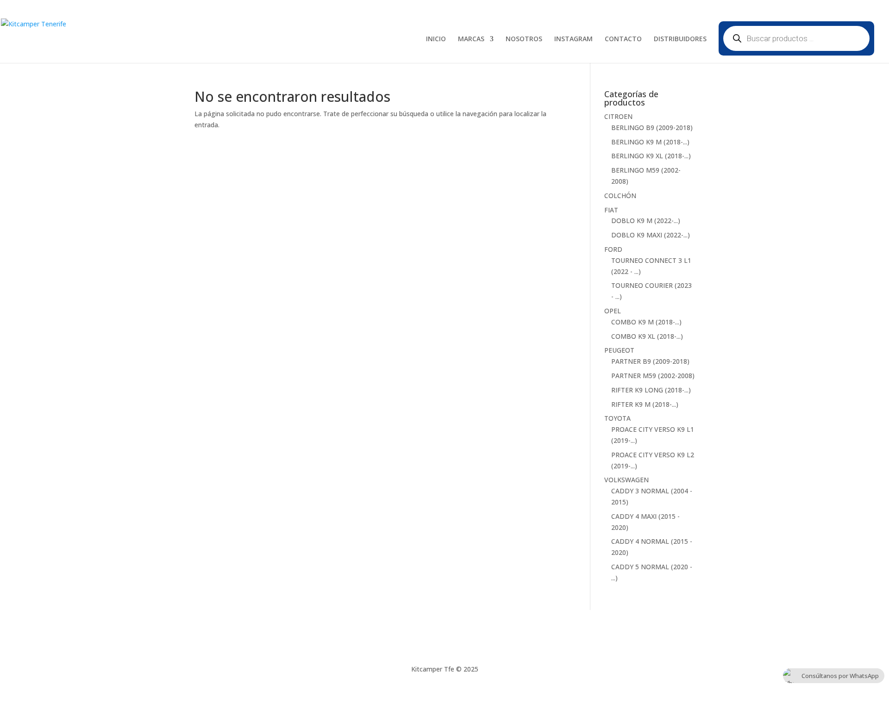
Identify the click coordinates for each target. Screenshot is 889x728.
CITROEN (618, 116)
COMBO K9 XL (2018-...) (647, 336)
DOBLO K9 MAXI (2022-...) (650, 234)
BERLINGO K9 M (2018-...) (650, 141)
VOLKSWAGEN (626, 479)
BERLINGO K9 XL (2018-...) (651, 155)
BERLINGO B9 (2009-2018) (652, 127)
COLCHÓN (620, 195)
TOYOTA (617, 418)
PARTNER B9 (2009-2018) (650, 361)
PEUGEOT (619, 350)
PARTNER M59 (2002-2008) (653, 375)
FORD (613, 249)
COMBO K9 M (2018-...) (646, 321)
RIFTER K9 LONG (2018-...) (651, 390)
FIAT (611, 209)
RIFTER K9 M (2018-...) (644, 404)
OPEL (612, 310)
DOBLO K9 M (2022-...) (645, 220)
